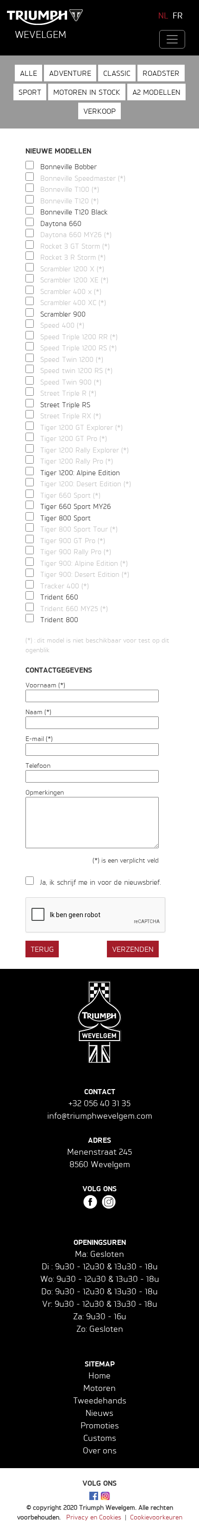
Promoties (100, 1425)
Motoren (99, 1388)
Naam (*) (38, 712)
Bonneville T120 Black (74, 212)
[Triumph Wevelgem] (45, 17)
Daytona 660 (60, 223)
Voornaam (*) (45, 685)
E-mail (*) (39, 738)
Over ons (100, 1450)
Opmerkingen (44, 792)
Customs (99, 1438)
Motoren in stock (86, 92)
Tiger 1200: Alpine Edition (80, 472)
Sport (30, 92)
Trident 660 (59, 597)
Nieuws (99, 1413)
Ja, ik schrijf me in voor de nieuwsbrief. (100, 882)
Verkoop (99, 111)
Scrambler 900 (63, 314)
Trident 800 (59, 619)
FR (178, 15)
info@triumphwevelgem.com (99, 1115)
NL (163, 15)
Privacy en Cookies (93, 1517)
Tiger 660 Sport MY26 (75, 506)
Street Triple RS (65, 404)
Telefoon (37, 765)
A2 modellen (156, 92)
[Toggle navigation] (172, 39)
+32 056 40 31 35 (99, 1103)
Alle (28, 73)
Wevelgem (40, 34)
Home (99, 1375)
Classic (117, 73)
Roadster (161, 73)
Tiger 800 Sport (65, 518)
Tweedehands (99, 1400)
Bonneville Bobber (68, 166)
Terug (42, 949)
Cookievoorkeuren (156, 1517)
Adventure (70, 73)
